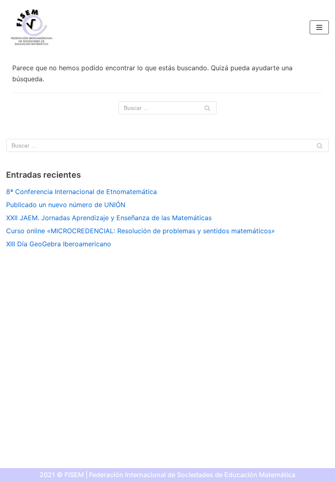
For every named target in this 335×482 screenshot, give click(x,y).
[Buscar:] (167, 107)
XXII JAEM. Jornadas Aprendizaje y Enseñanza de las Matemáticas (109, 218)
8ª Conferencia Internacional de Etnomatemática (81, 191)
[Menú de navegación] (319, 27)
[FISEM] (30, 27)
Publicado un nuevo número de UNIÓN (65, 205)
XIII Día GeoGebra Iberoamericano (58, 244)
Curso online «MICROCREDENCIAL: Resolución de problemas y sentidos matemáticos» (140, 231)
